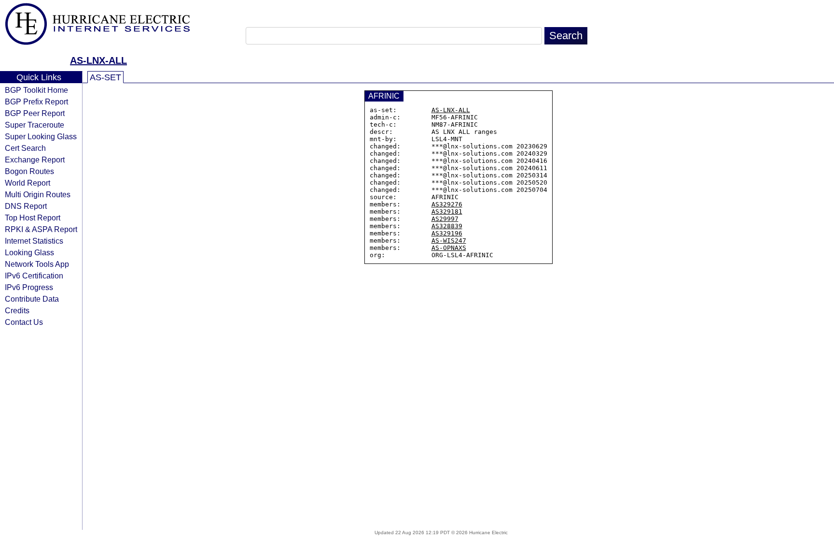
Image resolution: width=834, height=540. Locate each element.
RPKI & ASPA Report (41, 229)
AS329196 (446, 233)
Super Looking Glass (41, 136)
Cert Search (25, 148)
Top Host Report (32, 217)
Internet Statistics (34, 240)
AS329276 (446, 204)
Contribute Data (32, 298)
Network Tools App (37, 264)
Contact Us (24, 322)
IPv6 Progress (29, 287)
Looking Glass (29, 252)
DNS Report (26, 206)
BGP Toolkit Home (36, 90)
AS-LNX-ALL (98, 60)
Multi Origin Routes (37, 194)
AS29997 (445, 218)
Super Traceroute (34, 124)
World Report (27, 182)
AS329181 (446, 211)
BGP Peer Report (35, 113)
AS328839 (446, 226)
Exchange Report (35, 159)
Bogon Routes (29, 171)
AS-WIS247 (448, 240)
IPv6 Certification (34, 275)
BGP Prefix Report (36, 101)
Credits (17, 310)
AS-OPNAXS (448, 247)
